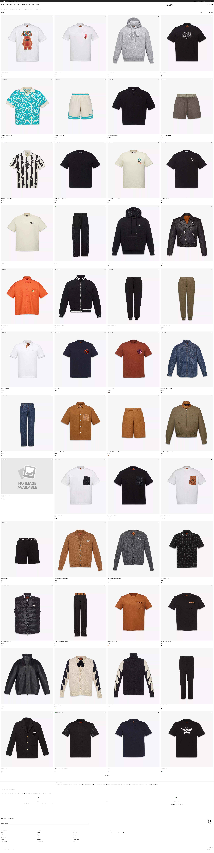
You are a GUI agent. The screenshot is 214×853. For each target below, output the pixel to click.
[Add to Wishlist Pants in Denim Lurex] (52, 396)
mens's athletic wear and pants (87, 784)
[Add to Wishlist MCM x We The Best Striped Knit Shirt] (52, 143)
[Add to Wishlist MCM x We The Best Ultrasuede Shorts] (211, 79)
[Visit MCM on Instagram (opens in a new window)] (111, 832)
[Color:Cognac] (55, 455)
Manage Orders (196, 1)
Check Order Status (4, 837)
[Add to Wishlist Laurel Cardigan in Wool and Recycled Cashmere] (105, 522)
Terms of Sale (75, 832)
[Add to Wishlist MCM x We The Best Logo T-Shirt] (211, 143)
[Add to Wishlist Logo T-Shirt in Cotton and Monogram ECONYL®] (105, 712)
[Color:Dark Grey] (108, 582)
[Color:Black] (161, 75)
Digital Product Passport (40, 841)
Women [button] (12, 4)
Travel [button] (18, 4)
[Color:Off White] (55, 139)
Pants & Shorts (25, 9)
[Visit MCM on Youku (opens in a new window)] (121, 832)
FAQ (2, 834)
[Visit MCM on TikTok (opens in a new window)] (123, 832)
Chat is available (176, 805)
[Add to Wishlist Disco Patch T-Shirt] (211, 16)
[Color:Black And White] (1, 202)
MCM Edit (38, 834)
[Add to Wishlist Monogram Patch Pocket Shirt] (52, 269)
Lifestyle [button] (23, 4)
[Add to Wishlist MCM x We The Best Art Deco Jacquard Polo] (52, 79)
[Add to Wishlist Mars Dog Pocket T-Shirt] (105, 16)
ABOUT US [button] (37, 4)
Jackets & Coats (38, 9)
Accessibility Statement (76, 839)
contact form (35, 803)
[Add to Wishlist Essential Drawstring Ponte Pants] (211, 649)
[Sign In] (207, 4)
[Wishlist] (209, 4)
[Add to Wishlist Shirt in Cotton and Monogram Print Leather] (105, 396)
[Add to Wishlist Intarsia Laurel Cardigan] (105, 649)
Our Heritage (39, 832)
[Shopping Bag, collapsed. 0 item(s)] (212, 4)
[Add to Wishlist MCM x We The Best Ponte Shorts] (105, 79)
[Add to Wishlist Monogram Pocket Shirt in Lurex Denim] (211, 333)
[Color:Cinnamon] (108, 392)
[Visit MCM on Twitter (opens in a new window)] (114, 832)
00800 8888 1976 (107, 803)
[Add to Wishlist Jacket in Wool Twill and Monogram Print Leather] (211, 396)
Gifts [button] (33, 4)
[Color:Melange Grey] (108, 75)
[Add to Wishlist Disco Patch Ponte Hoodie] (158, 16)
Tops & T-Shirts (19, 9)
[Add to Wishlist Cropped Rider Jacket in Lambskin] (211, 206)
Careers (38, 837)
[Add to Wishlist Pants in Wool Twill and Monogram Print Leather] (105, 586)
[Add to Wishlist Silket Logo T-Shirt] (158, 712)
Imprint (74, 841)
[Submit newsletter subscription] (88, 823)
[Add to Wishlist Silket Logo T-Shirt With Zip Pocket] (158, 586)
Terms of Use (75, 834)
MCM (2, 789)
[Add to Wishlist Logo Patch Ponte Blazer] (52, 712)
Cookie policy (75, 837)
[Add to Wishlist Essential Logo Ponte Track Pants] (158, 269)
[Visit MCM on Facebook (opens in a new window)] (109, 832)
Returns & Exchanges (4, 841)
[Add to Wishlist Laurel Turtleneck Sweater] (158, 649)
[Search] (205, 4)
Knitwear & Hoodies (31, 9)
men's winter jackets (69, 785)
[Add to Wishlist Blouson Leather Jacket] (52, 649)
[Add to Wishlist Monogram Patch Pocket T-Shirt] (52, 459)
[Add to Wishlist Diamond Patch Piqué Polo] (52, 333)
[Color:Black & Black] (108, 518)
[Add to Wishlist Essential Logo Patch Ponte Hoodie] (158, 206)
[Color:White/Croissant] (55, 708)
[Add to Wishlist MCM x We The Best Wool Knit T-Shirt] (105, 143)
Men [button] (15, 4)
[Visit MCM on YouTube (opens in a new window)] (116, 832)
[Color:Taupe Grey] (161, 139)
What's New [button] (3, 4)
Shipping (2, 839)
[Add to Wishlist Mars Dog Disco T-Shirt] (52, 16)
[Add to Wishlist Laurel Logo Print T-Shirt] (211, 712)
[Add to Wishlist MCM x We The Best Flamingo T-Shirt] (52, 206)
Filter (201, 12)
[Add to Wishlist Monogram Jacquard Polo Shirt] (211, 522)
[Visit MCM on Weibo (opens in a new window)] (118, 832)
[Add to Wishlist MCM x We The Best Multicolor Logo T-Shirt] (158, 143)
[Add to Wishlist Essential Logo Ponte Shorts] (52, 522)
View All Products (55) (107, 778)
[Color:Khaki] (161, 329)
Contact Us (2, 832)
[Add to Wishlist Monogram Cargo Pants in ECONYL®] (105, 206)
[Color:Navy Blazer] (55, 392)
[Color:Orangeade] (1, 329)
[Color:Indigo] (161, 392)
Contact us (203, 1)
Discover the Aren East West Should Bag (11, 1)
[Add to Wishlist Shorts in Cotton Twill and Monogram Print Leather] (158, 396)
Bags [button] (8, 4)
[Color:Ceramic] (1, 139)
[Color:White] (1, 75)
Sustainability (39, 839)
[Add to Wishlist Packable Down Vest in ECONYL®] (52, 586)
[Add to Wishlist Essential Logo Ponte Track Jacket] (105, 269)
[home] (169, 5)
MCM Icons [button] (28, 4)
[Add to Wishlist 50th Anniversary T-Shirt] (105, 333)
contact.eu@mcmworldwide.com (47, 803)
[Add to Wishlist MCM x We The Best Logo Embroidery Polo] (158, 79)
